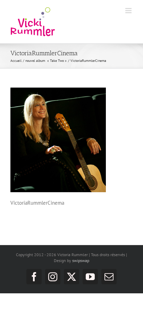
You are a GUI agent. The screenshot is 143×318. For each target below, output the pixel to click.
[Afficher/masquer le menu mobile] (129, 10)
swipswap (80, 260)
